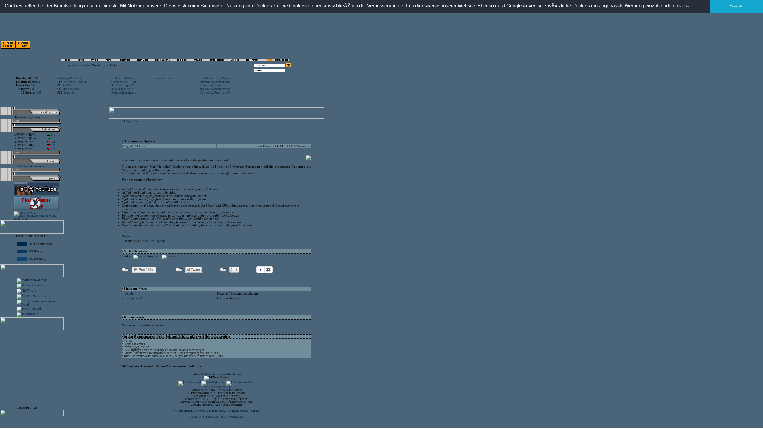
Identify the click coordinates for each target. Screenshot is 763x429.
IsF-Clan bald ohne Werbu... (215, 78)
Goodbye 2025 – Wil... (124, 81)
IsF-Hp (126, 121)
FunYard (67, 85)
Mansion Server (71, 89)
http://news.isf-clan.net (226, 374)
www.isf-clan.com (206, 410)
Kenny (267, 146)
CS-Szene (140, 146)
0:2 (52, 145)
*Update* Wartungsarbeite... (216, 89)
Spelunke (69, 92)
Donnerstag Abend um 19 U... (216, 92)
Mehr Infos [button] (683, 6)
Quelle (129, 293)
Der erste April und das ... (214, 85)
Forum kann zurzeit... (165, 78)
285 (39, 92)
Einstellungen (268, 269)
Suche (85, 65)
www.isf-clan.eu (228, 410)
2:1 (52, 134)
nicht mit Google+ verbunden (223, 269)
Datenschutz (197, 416)
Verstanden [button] (736, 6)
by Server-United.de (75, 81)
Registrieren (236, 416)
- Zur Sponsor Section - (30, 166)
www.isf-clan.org (183, 410)
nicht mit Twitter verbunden (179, 269)
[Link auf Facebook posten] (169, 256)
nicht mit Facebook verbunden (125, 269)
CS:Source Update (152, 241)
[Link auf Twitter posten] (139, 256)
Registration (73, 65)
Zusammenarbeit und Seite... (216, 81)
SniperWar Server (72, 78)
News (136, 121)
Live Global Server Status (216, 387)
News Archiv (99, 65)
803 (37, 81)
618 (32, 89)
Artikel (113, 65)
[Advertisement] (224, 45)
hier (254, 173)
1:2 (52, 141)
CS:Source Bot (135, 298)
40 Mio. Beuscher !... (123, 89)
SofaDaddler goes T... (123, 85)
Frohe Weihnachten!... (123, 92)
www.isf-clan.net (250, 410)
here (215, 189)
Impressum (212, 416)
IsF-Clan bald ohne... (123, 78)
